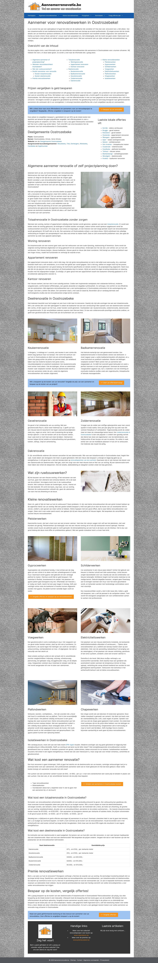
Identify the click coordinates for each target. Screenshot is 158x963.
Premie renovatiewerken (41, 78)
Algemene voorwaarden (91, 960)
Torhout (105, 151)
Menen (105, 142)
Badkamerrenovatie (78, 74)
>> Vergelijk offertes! (108, 915)
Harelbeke (31, 146)
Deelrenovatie (73, 69)
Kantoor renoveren (77, 67)
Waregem (105, 137)
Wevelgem (106, 156)
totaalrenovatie (112, 224)
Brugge (105, 130)
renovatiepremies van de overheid (83, 460)
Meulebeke (62, 144)
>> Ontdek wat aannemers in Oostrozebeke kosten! (102, 784)
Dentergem (75, 144)
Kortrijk (105, 128)
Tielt (68, 144)
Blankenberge (107, 154)
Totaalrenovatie (74, 60)
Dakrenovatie (75, 81)
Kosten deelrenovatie (42, 76)
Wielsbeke (83, 144)
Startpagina (31, 15)
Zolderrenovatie (76, 78)
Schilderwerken (110, 67)
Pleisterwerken (110, 62)
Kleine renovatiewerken (70, 15)
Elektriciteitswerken (112, 71)
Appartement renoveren (79, 64)
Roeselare (106, 133)
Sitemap (73, 960)
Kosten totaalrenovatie (43, 74)
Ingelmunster (43, 146)
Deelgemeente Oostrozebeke (51, 141)
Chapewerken (110, 76)
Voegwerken (109, 69)
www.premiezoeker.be (81, 940)
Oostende (106, 135)
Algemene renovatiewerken (48, 15)
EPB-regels (70, 745)
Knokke (105, 158)
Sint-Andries (107, 144)
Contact (79, 960)
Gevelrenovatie (76, 76)
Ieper (104, 140)
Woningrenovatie (77, 62)
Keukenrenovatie (77, 71)
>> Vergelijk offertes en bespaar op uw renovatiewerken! (51, 597)
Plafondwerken (110, 74)
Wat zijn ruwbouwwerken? (42, 69)
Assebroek (106, 147)
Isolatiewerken (110, 78)
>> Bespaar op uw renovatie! (111, 109)
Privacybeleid (104, 960)
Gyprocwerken (110, 64)
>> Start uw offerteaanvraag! (111, 383)
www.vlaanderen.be (81, 935)
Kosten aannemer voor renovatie (44, 71)
